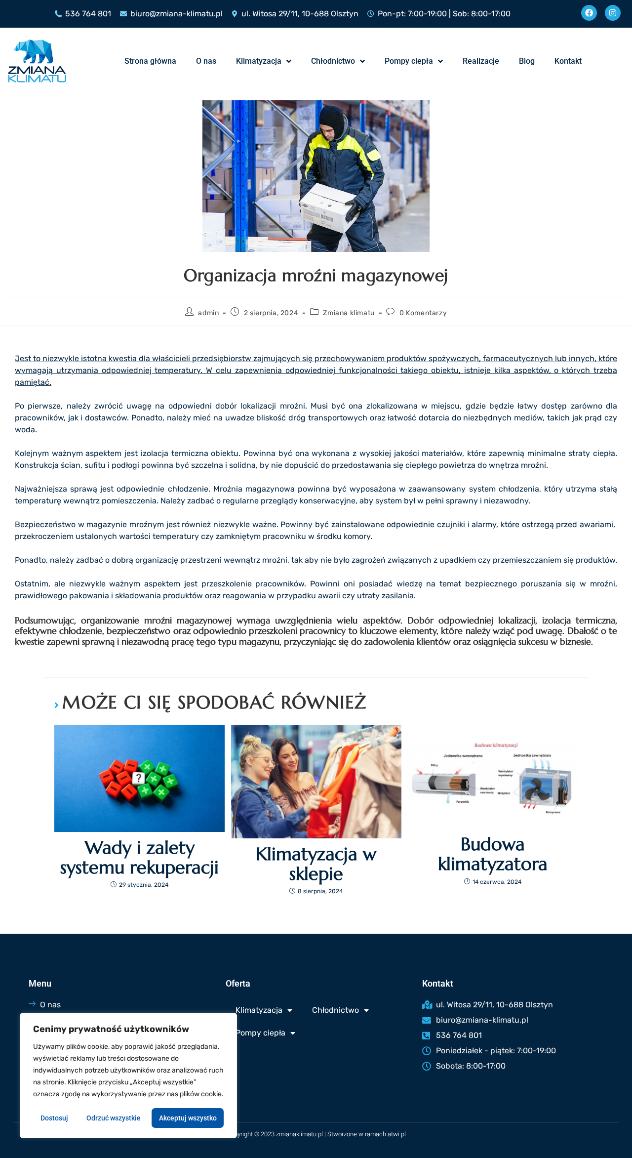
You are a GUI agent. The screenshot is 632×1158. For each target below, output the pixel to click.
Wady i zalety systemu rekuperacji (139, 857)
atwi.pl (397, 1134)
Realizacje (481, 61)
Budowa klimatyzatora (493, 853)
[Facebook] (589, 13)
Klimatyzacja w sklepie (316, 863)
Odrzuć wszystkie (113, 1118)
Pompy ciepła (409, 61)
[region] (128, 1075)
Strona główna (150, 61)
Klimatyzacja (258, 61)
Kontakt (568, 61)
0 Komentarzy (423, 313)
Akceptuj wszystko (188, 1118)
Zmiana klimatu (348, 313)
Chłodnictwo (333, 61)
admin (208, 313)
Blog (527, 61)
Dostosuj (54, 1118)
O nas (206, 61)
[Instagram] (613, 13)
